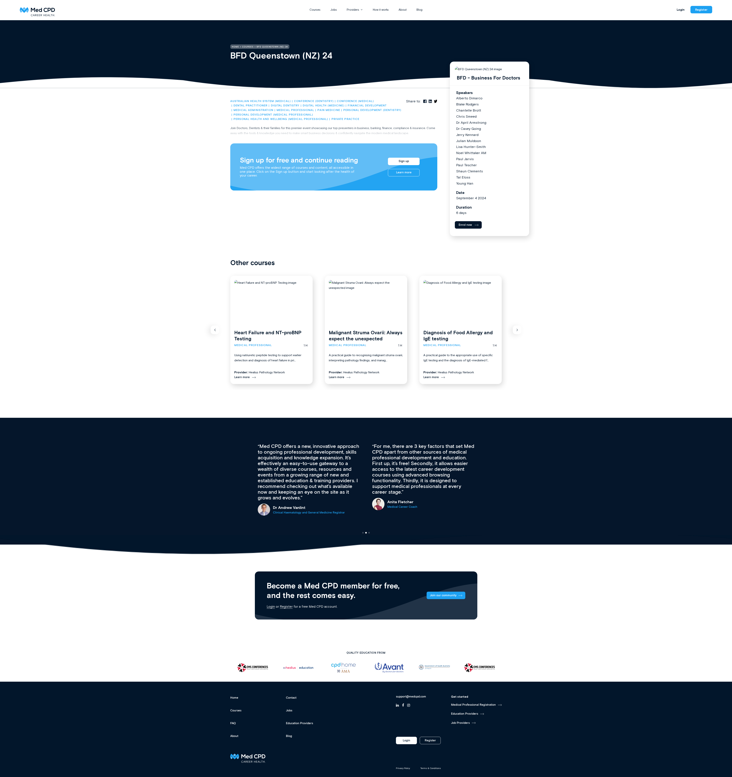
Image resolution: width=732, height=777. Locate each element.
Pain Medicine (328, 110)
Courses (315, 9)
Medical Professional (295, 110)
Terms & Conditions (430, 768)
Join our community (443, 595)
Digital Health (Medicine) (323, 105)
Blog (419, 9)
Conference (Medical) (355, 101)
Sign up (404, 161)
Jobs (333, 9)
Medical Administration (253, 110)
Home (234, 698)
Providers (353, 9)
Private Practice (345, 119)
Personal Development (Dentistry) (372, 110)
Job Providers (460, 723)
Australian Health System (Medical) (260, 101)
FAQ (233, 723)
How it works (381, 9)
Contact (291, 698)
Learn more (404, 172)
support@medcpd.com (411, 696)
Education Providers (299, 723)
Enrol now (465, 225)
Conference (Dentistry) (314, 101)
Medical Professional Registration (473, 705)
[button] (215, 330)
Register (701, 9)
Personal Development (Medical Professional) (273, 115)
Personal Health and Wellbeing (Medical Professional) (281, 119)
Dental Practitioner (250, 105)
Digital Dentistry (285, 105)
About (403, 9)
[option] (243, 667)
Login (681, 9)
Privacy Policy (403, 768)
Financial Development (367, 105)
